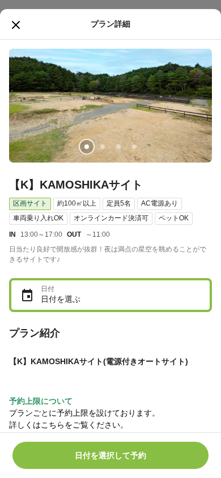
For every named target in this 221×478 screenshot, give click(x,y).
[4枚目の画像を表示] (134, 146)
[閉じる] (16, 25)
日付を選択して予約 (110, 455)
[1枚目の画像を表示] (87, 146)
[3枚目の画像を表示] (118, 146)
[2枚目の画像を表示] (102, 146)
